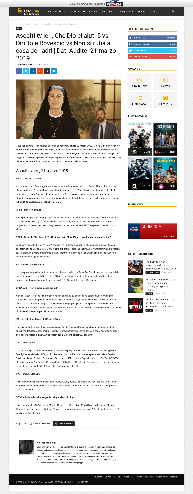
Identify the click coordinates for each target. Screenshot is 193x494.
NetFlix (149, 310)
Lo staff (108, 477)
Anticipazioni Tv (90, 11)
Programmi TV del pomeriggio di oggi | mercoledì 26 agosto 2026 (161, 265)
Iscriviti (171, 57)
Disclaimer (148, 477)
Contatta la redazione (123, 477)
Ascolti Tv (74, 11)
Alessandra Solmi (26, 64)
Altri (151, 11)
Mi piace (171, 38)
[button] (173, 11)
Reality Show (125, 11)
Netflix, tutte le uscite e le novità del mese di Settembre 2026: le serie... (160, 303)
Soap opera (106, 11)
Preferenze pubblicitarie (166, 477)
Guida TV (59, 11)
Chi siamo (98, 477)
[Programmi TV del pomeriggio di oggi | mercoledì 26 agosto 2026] (135, 267)
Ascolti (27, 24)
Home (48, 11)
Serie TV (141, 11)
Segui (172, 44)
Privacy (139, 477)
